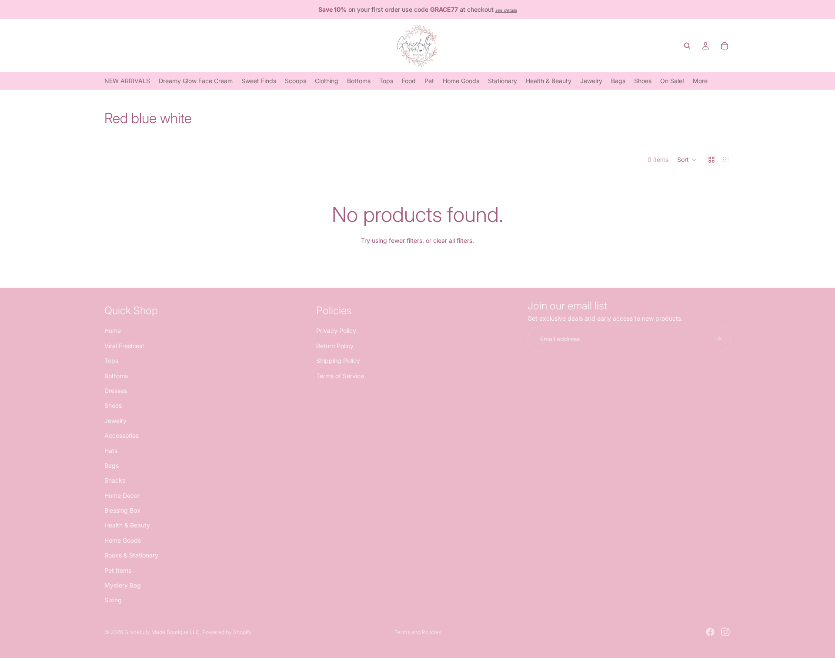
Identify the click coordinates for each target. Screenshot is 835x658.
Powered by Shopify (227, 632)
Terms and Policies (417, 632)
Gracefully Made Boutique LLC (162, 632)
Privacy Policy (336, 330)
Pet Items (117, 570)
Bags (111, 465)
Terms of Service (340, 375)
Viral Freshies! (124, 345)
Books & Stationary (131, 555)
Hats (110, 450)
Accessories (121, 435)
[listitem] (700, 81)
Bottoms (116, 375)
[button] (687, 159)
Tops (111, 360)
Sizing (113, 600)
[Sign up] (717, 339)
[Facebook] (710, 632)
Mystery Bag (122, 585)
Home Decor (122, 495)
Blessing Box (122, 510)
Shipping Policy (338, 360)
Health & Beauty (127, 525)
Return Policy (335, 345)
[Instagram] (725, 632)
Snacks (114, 480)
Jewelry (115, 420)
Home (112, 330)
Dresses (115, 390)
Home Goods (122, 540)
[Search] (687, 45)
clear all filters (452, 240)
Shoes (113, 405)
